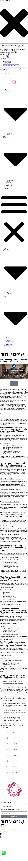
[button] (14, 23)
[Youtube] (15, 354)
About (7, 179)
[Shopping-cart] (2, 354)
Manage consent (4, 831)
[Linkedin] (2, 826)
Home (4, 89)
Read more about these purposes (10, 65)
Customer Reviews (10, 180)
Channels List (9, 133)
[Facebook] (7, 354)
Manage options (7, 61)
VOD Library (9, 134)
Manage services (7, 62)
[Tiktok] (23, 354)
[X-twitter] (19, 354)
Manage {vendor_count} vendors (11, 64)
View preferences (12, 67)
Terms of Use (6, 73)
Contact (8, 181)
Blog (4, 136)
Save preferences (21, 67)
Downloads (5, 188)
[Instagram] (11, 354)
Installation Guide (7, 187)
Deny (6, 67)
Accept (2, 67)
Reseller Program (10, 183)
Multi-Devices (6, 90)
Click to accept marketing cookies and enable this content (14, 371)
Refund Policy (9, 185)
